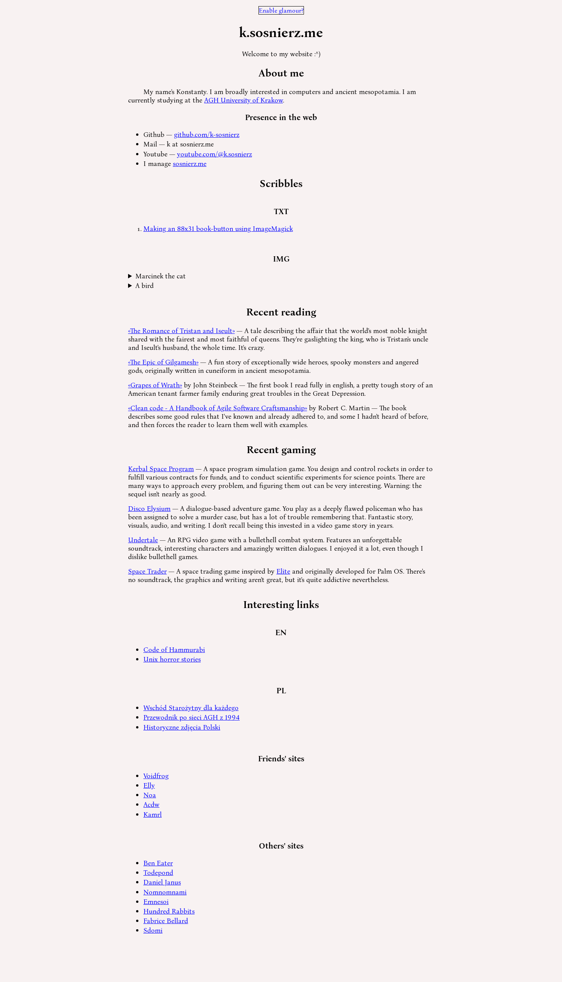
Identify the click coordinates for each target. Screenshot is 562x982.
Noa (149, 794)
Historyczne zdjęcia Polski (181, 727)
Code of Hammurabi (174, 649)
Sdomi (152, 930)
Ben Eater (158, 862)
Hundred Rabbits (169, 911)
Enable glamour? (281, 10)
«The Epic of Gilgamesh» (163, 362)
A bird (144, 285)
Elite (283, 571)
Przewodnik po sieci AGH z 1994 (191, 717)
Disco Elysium (149, 508)
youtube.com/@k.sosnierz (214, 154)
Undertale (143, 539)
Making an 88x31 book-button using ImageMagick (218, 228)
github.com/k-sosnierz (206, 134)
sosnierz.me (189, 163)
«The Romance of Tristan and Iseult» (181, 330)
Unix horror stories (172, 659)
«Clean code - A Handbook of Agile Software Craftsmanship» (217, 407)
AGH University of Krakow (243, 100)
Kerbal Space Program (161, 468)
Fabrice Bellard (165, 920)
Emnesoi (156, 901)
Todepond (158, 872)
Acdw (151, 804)
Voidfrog (156, 775)
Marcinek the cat (160, 276)
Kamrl (152, 814)
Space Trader (147, 571)
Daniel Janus (162, 882)
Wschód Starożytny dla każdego (191, 707)
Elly (149, 785)
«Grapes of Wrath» (155, 384)
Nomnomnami (165, 892)
